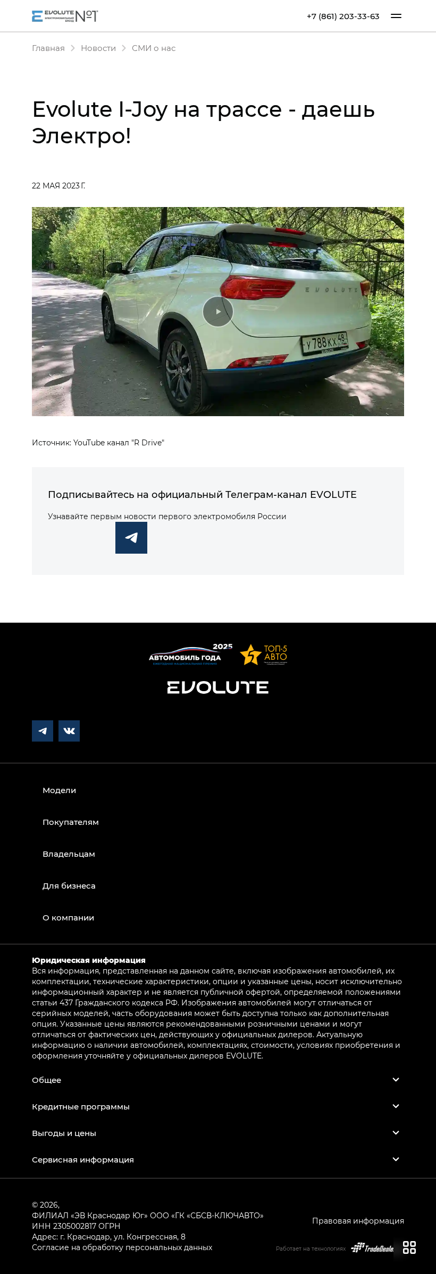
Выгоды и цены (64, 1132)
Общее (46, 1079)
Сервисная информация (83, 1159)
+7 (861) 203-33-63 (343, 16)
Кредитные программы (81, 1106)
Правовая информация (358, 1221)
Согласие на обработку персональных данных (122, 1247)
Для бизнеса (69, 885)
